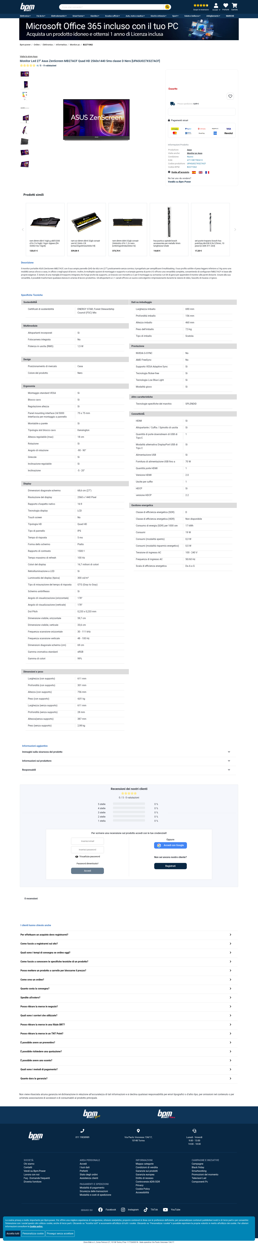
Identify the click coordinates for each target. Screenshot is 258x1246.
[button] (23, 229)
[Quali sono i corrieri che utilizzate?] (230, 1015)
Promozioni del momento (205, 1174)
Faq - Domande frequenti (37, 1178)
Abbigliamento (212, 16)
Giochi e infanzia (158, 16)
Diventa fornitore (32, 1181)
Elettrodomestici (58, 16)
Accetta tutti (13, 1233)
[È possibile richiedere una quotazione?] (230, 1051)
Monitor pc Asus (194, 153)
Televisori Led (199, 1178)
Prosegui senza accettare (60, 1233)
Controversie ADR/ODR (148, 1181)
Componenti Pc (200, 1181)
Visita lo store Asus (28, 56)
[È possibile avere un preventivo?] (230, 1042)
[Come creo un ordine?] (230, 980)
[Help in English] (200, 172)
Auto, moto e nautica (134, 16)
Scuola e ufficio (111, 16)
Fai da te (40, 16)
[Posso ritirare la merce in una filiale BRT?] (230, 1024)
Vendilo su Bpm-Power (179, 181)
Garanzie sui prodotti (147, 1171)
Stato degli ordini (89, 1174)
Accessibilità (142, 1192)
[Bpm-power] (27, 6)
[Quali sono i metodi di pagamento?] (230, 1069)
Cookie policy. (36, 1226)
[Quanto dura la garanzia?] (230, 1078)
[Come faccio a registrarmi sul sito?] (230, 944)
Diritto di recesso (144, 1178)
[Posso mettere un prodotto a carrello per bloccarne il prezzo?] (230, 970)
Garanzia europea (145, 1174)
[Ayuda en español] (194, 172)
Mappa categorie (144, 1163)
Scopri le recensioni (201, 10)
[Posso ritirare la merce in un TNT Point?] (230, 1033)
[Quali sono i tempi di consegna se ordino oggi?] (230, 952)
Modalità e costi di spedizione (95, 1194)
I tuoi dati (85, 1167)
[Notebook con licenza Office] (129, 29)
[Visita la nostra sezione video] (166, 1113)
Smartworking (199, 1171)
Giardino (94, 16)
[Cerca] (167, 7)
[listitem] (45, 229)
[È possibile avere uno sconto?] (230, 1060)
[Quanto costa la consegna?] (230, 988)
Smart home (78, 16)
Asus (189, 150)
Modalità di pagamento (92, 1187)
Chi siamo (29, 1163)
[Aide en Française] (207, 172)
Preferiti (84, 1171)
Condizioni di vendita (147, 1167)
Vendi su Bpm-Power (35, 1171)
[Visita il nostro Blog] (91, 1113)
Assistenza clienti (89, 1178)
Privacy (139, 1185)
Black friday (198, 1167)
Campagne (197, 1163)
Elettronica (24, 16)
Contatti (28, 1167)
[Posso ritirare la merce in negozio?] (230, 1006)
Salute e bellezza (191, 16)
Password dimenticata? (88, 863)
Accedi (83, 1163)
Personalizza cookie (33, 1233)
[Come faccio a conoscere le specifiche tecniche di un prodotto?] (230, 961)
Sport (174, 16)
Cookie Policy (143, 1188)
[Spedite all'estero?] (230, 997)
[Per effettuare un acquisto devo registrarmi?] (230, 935)
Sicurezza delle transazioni (94, 1191)
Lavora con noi (31, 1174)
